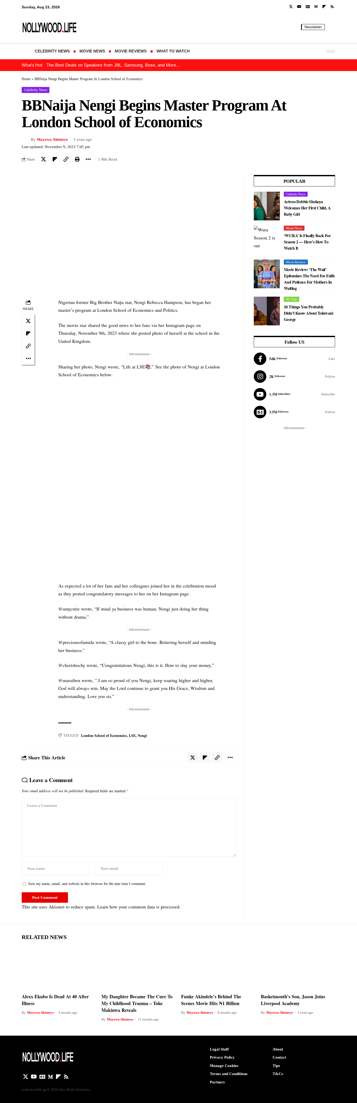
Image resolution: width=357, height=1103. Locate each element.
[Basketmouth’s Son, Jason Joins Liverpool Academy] (298, 967)
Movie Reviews (296, 262)
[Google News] (307, 7)
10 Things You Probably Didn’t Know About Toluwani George (308, 313)
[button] (331, 27)
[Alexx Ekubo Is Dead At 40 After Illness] (59, 967)
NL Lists (291, 299)
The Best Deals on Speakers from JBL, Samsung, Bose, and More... (113, 65)
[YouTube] (299, 7)
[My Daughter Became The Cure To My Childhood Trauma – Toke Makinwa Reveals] (138, 967)
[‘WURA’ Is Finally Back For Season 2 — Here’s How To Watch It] (267, 240)
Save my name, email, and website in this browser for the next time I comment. (87, 883)
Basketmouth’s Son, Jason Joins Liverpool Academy (293, 1000)
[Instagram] (294, 376)
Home (26, 79)
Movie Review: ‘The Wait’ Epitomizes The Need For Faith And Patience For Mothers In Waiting (309, 278)
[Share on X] (43, 159)
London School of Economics (104, 735)
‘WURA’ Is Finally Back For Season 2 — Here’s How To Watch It (307, 241)
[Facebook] (294, 359)
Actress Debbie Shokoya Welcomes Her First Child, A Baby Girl (307, 207)
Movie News (294, 228)
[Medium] (316, 7)
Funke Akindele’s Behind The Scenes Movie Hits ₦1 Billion (211, 1000)
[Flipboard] (324, 7)
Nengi (142, 735)
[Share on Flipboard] (54, 159)
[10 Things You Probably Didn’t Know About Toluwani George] (267, 311)
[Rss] (332, 7)
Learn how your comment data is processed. (139, 906)
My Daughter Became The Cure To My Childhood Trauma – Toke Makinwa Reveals (136, 1003)
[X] (291, 7)
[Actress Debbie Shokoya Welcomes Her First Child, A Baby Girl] (267, 206)
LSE (132, 735)
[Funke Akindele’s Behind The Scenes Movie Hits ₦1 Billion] (218, 967)
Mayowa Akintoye (52, 139)
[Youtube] (294, 394)
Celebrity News (35, 90)
